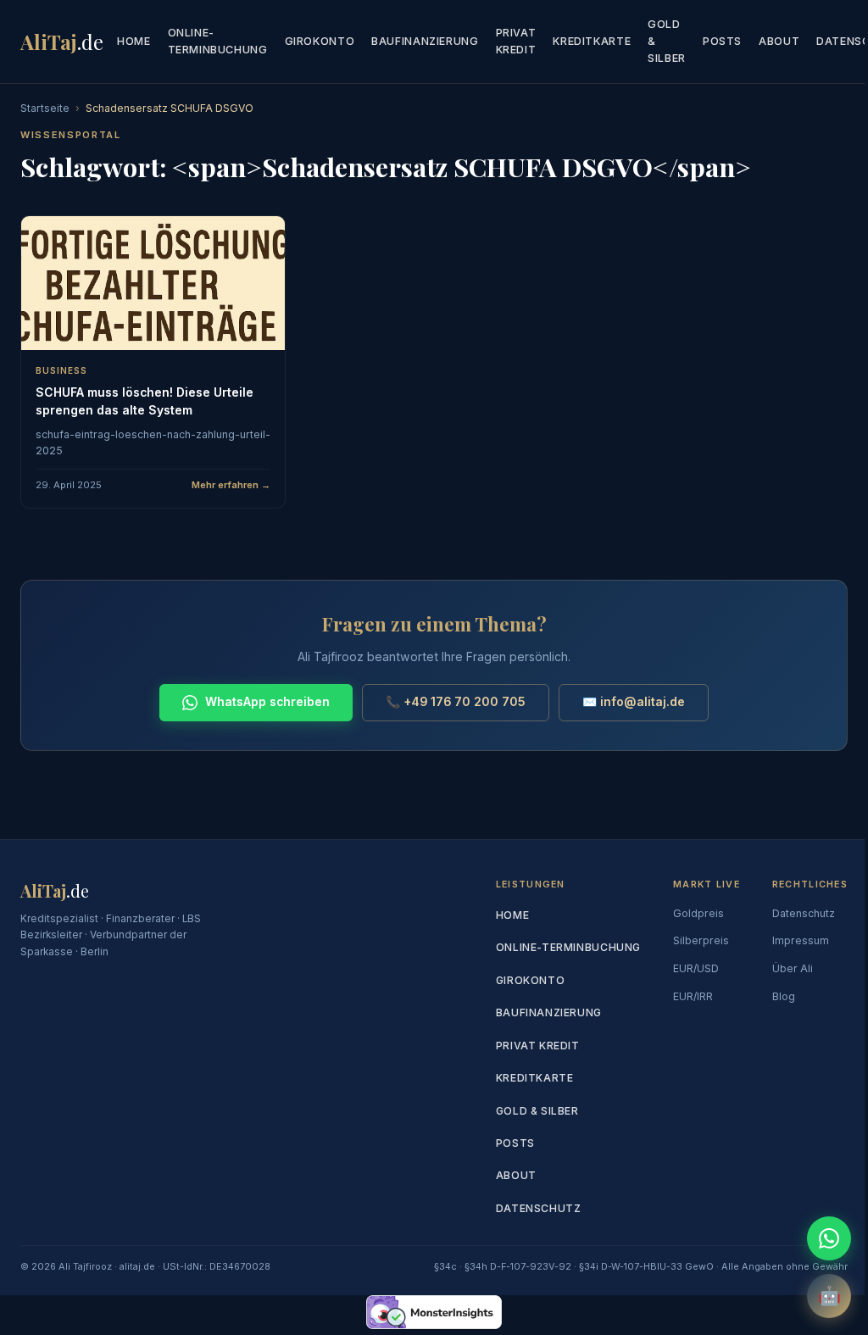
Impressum (800, 940)
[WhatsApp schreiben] (829, 1238)
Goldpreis (698, 913)
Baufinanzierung (424, 41)
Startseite (45, 108)
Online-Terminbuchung (218, 41)
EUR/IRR (693, 996)
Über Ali (792, 968)
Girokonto (320, 41)
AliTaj (61, 41)
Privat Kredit (516, 41)
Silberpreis (701, 940)
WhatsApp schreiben (267, 702)
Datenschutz (538, 1208)
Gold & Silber (667, 41)
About (779, 41)
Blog (783, 996)
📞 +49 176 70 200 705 (456, 702)
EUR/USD (696, 968)
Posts (722, 41)
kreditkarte (592, 41)
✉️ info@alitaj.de (633, 702)
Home (134, 41)
